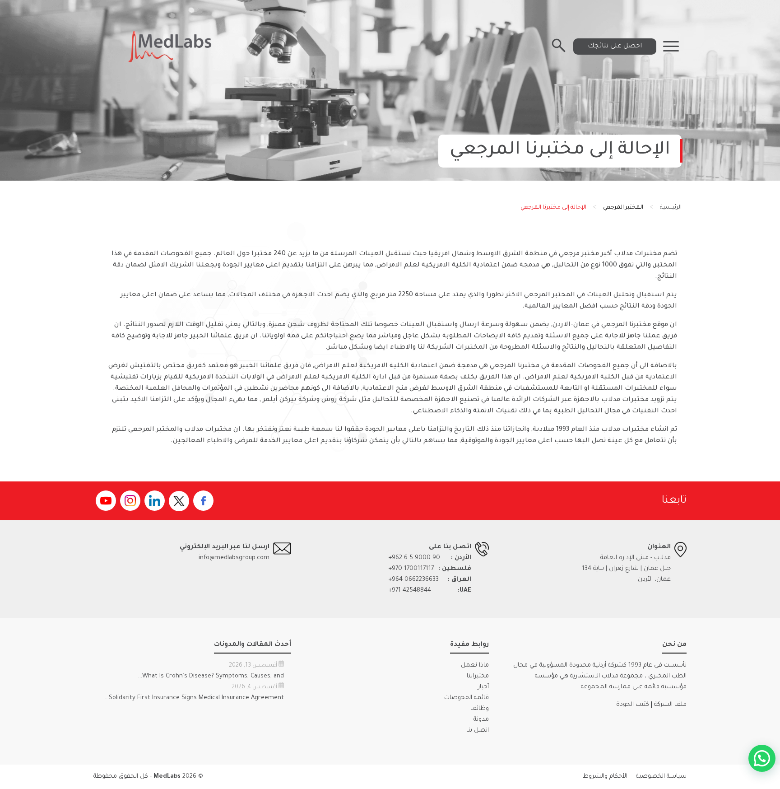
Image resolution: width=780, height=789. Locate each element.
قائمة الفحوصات (466, 698)
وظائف (479, 708)
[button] (761, 758)
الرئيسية (671, 208)
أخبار (483, 687)
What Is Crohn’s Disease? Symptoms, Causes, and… (211, 676)
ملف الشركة (670, 704)
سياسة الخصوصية (661, 776)
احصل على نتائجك (615, 46)
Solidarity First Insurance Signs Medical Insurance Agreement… (194, 698)
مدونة (481, 719)
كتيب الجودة (632, 704)
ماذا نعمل (475, 665)
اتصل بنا (477, 730)
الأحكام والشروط (605, 776)
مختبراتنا (478, 676)
